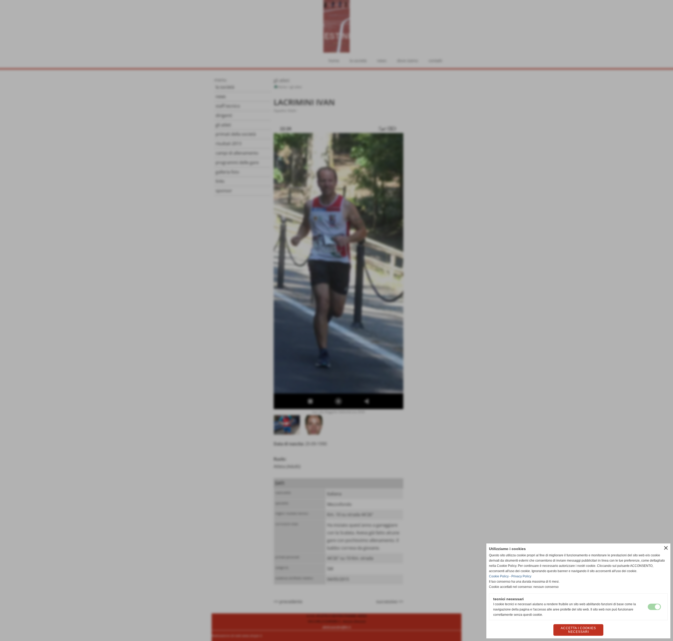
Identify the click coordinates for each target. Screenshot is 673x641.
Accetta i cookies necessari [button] (578, 630)
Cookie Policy (499, 576)
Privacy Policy (521, 576)
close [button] (666, 548)
